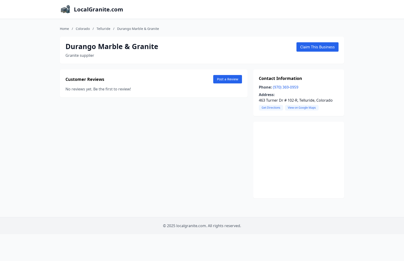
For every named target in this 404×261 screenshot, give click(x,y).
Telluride (103, 28)
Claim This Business (317, 47)
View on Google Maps (302, 108)
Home (64, 28)
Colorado (83, 28)
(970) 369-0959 (285, 87)
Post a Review (227, 79)
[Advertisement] (299, 160)
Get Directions (271, 108)
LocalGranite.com (98, 9)
